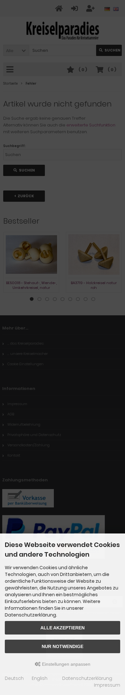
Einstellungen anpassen (65, 664)
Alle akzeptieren (62, 627)
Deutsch (14, 678)
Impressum (107, 685)
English (39, 678)
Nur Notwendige (62, 646)
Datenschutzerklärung (87, 678)
